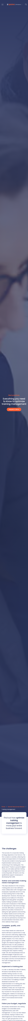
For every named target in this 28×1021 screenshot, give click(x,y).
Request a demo (14, 409)
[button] (14, 4)
